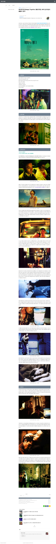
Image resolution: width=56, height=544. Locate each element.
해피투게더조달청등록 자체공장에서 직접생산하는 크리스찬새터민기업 (31, 18)
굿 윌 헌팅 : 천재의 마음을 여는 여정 (23, 503)
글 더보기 (34, 526)
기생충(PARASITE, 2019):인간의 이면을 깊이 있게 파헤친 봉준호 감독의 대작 (28, 500)
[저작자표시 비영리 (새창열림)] (49, 494)
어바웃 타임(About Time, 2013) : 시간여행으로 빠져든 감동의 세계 (26, 502)
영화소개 (20, 7)
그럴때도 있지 (24, 7)
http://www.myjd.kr (22, 15)
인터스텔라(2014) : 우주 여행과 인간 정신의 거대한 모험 (25, 499)
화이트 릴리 (3, 1)
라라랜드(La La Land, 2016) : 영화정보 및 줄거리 (24, 501)
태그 (9, 5)
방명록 (13, 5)
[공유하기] (23, 496)
